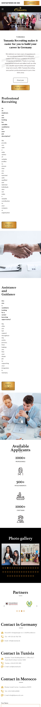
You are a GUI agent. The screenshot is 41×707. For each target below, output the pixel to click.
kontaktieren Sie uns (11, 3)
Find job (20, 80)
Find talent (20, 87)
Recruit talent (9, 225)
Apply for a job (8, 386)
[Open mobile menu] (3, 9)
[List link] (21, 633)
